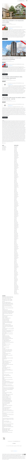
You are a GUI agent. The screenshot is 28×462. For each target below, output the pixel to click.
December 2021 (16, 194)
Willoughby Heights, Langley (6, 429)
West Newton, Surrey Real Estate (11, 140)
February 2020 (16, 211)
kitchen (14, 130)
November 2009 (16, 287)
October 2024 (16, 166)
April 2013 (15, 262)
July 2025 (15, 159)
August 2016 (15, 249)
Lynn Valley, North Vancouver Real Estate (7, 364)
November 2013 (16, 255)
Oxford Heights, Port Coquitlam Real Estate (11, 133)
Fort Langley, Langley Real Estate (6, 340)
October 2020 (16, 204)
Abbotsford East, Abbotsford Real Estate (8, 120)
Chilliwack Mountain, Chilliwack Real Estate (7, 312)
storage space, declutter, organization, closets (18, 137)
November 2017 (16, 236)
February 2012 (16, 272)
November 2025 (16, 155)
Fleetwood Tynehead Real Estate (11, 127)
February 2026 (16, 152)
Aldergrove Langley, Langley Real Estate (7, 303)
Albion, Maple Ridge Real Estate (6, 302)
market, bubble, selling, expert (6, 367)
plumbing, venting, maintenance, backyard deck (13, 134)
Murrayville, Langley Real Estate (6, 375)
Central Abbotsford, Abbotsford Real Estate (8, 311)
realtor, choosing (4, 390)
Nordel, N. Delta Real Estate (4, 133)
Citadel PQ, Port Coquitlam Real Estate (7, 315)
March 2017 (15, 243)
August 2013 (15, 258)
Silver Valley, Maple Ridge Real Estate (7, 400)
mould (7, 132)
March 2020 (15, 210)
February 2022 (16, 192)
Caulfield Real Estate (22, 122)
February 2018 (16, 233)
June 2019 (15, 218)
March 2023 (15, 182)
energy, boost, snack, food (5, 335)
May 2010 (15, 282)
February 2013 (16, 264)
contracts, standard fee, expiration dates (7, 325)
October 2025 (16, 156)
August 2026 (15, 147)
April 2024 (15, 172)
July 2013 (15, 259)
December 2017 (16, 235)
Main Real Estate (4, 365)
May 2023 (15, 180)
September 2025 (16, 157)
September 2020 (16, 205)
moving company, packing (19, 132)
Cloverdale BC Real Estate (15, 124)
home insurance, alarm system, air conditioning (21, 129)
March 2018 (15, 232)
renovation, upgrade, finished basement (16, 135)
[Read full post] (14, 12)
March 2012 (15, 271)
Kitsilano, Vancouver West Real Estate (18, 130)
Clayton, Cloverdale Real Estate (5, 124)
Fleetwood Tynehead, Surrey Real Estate (18, 127)
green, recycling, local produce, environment (6, 128)
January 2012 (16, 273)
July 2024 (15, 169)
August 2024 (15, 168)
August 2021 (15, 197)
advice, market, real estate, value (6, 298)
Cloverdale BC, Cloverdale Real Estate (7, 321)
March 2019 (15, 221)
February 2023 (16, 183)
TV (13, 139)
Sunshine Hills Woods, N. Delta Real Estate (7, 414)
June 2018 (15, 229)
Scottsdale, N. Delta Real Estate (6, 398)
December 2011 (16, 274)
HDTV (16, 128)
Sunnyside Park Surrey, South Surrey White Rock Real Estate (13, 138)
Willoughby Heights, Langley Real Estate (7, 430)
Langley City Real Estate (5, 361)
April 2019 (15, 220)
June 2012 (15, 269)
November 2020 (16, 203)
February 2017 (16, 244)
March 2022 (15, 191)
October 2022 (16, 186)
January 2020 (16, 212)
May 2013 (15, 261)
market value (4, 366)
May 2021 (15, 199)
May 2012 (15, 270)
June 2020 (15, 208)
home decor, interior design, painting (5, 129)
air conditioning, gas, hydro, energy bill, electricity (15, 121)
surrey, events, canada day (10, 139)
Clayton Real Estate (4, 316)
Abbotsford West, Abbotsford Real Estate (16, 120)
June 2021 (15, 198)
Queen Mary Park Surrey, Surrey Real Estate (8, 388)
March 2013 (15, 263)
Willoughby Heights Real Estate (6, 428)
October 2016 (16, 247)
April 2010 (15, 283)
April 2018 (15, 231)
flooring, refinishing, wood (5, 339)
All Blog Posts (4, 146)
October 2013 (16, 256)
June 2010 (15, 281)
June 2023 (15, 179)
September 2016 (16, 248)
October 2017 (16, 237)
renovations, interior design (22, 135)
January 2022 (16, 193)
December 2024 (16, 164)
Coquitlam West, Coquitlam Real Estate (11, 125)
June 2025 (15, 160)
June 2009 (15, 290)
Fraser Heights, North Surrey (6, 341)
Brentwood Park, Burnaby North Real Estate (9, 61)
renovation (3, 391)
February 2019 (16, 222)
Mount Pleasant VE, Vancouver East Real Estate (12, 132)
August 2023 (15, 177)
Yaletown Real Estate (4, 141)
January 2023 (16, 184)
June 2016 (15, 251)
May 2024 (15, 171)
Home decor (23, 128)
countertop (16, 125)
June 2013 (15, 260)
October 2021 (16, 195)
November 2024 (16, 165)
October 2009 (16, 288)
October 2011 (16, 275)
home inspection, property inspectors (13, 129)
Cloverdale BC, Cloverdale (20, 124)
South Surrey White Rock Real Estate (7, 401)
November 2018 (16, 225)
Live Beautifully (4, 147)
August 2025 (15, 158)
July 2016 (15, 250)
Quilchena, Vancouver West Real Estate (7, 389)
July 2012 (15, 268)
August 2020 (15, 206)
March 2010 (15, 284)
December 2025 (16, 154)
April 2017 (15, 242)
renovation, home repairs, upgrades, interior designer (7, 135)
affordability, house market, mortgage (7, 121)
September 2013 (16, 257)
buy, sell (19, 122)
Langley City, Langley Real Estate (6, 362)
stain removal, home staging (6, 402)
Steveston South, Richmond (7, 137)
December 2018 (16, 224)
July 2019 (15, 217)
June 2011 (15, 276)
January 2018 (16, 234)
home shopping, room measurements (7, 355)
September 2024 (16, 167)
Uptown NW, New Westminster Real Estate (18, 139)
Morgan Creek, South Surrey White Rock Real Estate (10, 24)
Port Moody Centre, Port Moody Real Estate (8, 387)
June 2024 (15, 170)
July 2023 (15, 178)
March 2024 (15, 173)
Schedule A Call (21, 0)
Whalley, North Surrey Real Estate (17, 140)
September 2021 (16, 196)
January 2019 (16, 223)
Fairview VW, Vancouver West (4, 127)
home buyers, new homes (19, 128)
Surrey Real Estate (6, 139)
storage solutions (12, 137)
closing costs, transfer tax (10, 124)
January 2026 (16, 153)
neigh (3, 376)
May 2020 (15, 209)
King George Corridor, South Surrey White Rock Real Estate (7, 130)
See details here (10, 28)
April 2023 (15, 181)
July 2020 (15, 207)
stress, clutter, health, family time (6, 407)
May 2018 (15, 230)
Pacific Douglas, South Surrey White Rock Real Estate (20, 133)
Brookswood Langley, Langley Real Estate (14, 122)
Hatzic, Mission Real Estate (13, 128)
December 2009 (16, 286)
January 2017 (16, 245)
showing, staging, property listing (6, 399)
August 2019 (15, 216)
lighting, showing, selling (5, 363)
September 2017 (16, 238)
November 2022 (16, 185)
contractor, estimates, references (6, 324)
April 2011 (15, 277)
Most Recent (15, 146)
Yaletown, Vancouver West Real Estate (9, 141)
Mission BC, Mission (4, 368)
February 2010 (16, 285)
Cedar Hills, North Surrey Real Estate (7, 310)
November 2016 (16, 246)
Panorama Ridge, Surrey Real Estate (5, 134)
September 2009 (16, 289)
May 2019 (15, 219)
